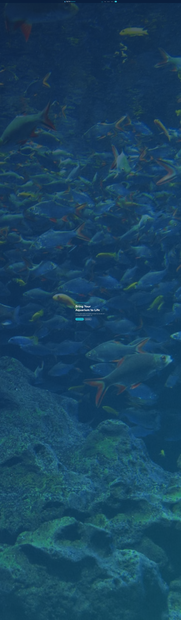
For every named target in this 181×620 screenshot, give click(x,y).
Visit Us (112, 1)
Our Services (88, 319)
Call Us (116, 1)
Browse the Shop (80, 319)
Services (108, 1)
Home (102, 1)
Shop (105, 1)
